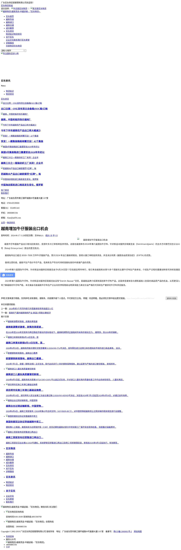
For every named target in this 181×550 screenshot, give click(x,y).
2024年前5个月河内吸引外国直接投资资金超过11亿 (31, 309)
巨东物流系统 (7, 6)
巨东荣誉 (26, 40)
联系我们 (18, 40)
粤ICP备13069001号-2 (122, 531)
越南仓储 (10, 25)
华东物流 (18, 46)
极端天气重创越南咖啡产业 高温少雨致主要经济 (30, 313)
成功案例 (10, 28)
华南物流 (10, 46)
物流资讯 (18, 34)
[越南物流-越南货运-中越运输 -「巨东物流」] (21, 11)
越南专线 (10, 19)
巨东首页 (10, 16)
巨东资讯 (10, 31)
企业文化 (10, 40)
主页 (3, 223)
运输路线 (10, 43)
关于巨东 (10, 37)
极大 (48, 235)
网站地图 (138, 531)
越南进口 (10, 22)
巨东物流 (10, 448)
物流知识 (10, 34)
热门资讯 (5, 190)
